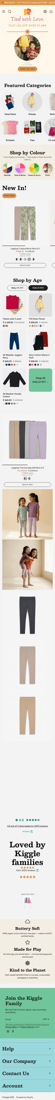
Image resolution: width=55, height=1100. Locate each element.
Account (12, 1085)
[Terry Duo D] (38, 365)
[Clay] (12, 365)
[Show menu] (3, 11)
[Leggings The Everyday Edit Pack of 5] (27, 440)
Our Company (19, 1061)
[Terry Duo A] (30, 365)
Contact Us (15, 1073)
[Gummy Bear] (38, 326)
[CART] (51, 11)
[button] (25, 907)
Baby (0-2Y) (17, 288)
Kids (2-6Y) (38, 288)
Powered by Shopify (24, 1097)
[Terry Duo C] (35, 365)
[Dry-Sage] (15, 365)
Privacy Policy (11, 1027)
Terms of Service (27, 1027)
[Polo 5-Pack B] (6, 326)
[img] (27, 867)
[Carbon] (6, 365)
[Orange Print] (33, 326)
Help (8, 1048)
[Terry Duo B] (33, 365)
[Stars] (41, 326)
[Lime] (30, 326)
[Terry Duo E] (41, 365)
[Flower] (35, 326)
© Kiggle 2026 (8, 1097)
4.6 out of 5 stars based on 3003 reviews (27, 826)
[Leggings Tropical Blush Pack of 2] (25, 223)
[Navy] (9, 365)
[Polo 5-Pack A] (4, 326)
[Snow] (4, 365)
